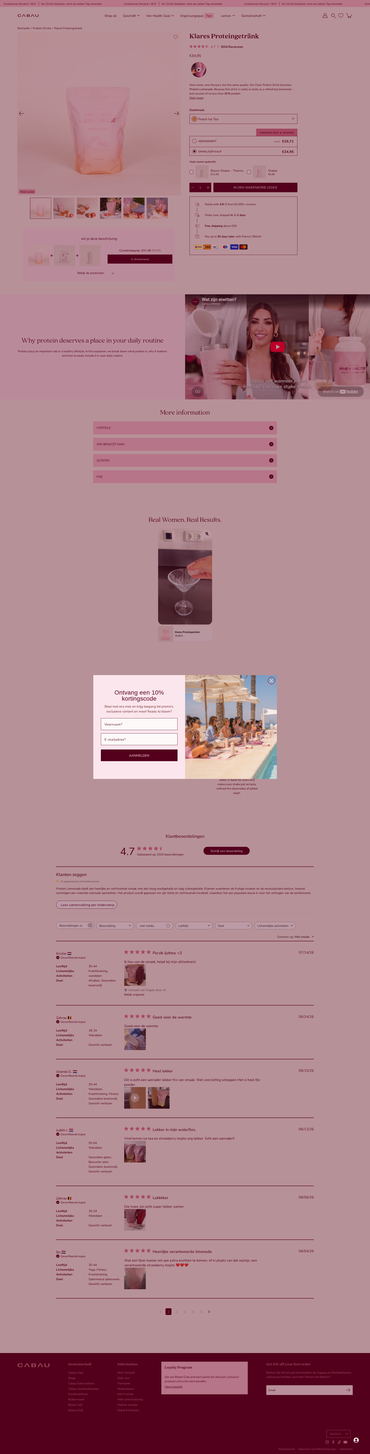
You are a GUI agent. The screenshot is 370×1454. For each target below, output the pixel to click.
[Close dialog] (271, 680)
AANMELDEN (139, 755)
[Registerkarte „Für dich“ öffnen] (356, 1440)
